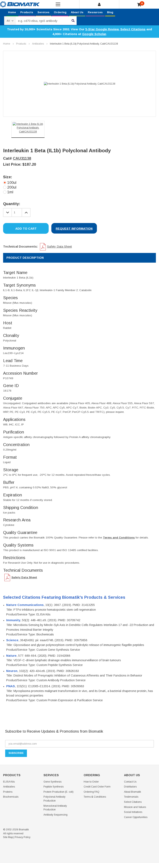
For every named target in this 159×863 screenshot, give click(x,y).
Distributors (130, 786)
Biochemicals (10, 796)
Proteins (7, 791)
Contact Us (130, 781)
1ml (10, 192)
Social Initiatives (133, 812)
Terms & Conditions (95, 796)
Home (12, 12)
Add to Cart (26, 228)
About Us (77, 12)
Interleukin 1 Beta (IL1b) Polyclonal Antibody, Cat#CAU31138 (84, 43)
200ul (11, 187)
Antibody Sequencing (55, 814)
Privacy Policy (22, 837)
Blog (110, 12)
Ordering (60, 12)
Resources (95, 12)
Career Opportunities (135, 817)
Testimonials (131, 796)
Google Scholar (94, 34)
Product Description (25, 257)
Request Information (74, 228)
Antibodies (38, 43)
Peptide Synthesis (53, 786)
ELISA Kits (9, 781)
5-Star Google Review (102, 29)
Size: (7, 177)
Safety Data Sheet (59, 246)
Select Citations (133, 29)
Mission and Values (135, 807)
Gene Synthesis (52, 781)
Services (43, 12)
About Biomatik (132, 791)
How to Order (91, 781)
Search (73, 20)
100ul (11, 182)
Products (26, 12)
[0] (139, 4)
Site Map (8, 837)
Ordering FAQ (91, 791)
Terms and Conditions (119, 537)
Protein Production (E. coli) (58, 791)
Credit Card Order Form (97, 786)
